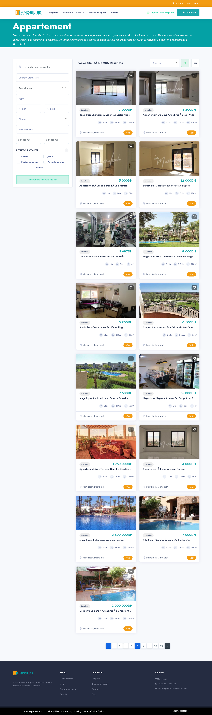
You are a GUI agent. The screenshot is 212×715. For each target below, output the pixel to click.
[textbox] (44, 78)
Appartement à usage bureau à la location (103, 185)
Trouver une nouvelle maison (42, 179)
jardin (50, 156)
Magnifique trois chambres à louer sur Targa (168, 256)
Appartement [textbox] (26, 88)
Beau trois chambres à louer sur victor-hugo (104, 115)
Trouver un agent (97, 12)
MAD (196, 3)
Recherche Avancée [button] (27, 150)
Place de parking (56, 162)
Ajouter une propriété (163, 12)
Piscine (24, 156)
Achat (79, 12)
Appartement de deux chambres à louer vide (168, 115)
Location (66, 12)
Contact (113, 12)
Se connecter (190, 12)
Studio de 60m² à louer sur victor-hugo (101, 327)
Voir (128, 132)
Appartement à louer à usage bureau (164, 469)
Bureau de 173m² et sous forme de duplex (166, 185)
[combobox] (42, 77)
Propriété (53, 12)
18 (155, 646)
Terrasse (38, 167)
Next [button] (133, 88)
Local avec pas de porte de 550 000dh (101, 256)
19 (161, 646)
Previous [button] (79, 88)
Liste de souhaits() (182, 3)
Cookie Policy (97, 711)
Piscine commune (29, 162)
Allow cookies (180, 711)
